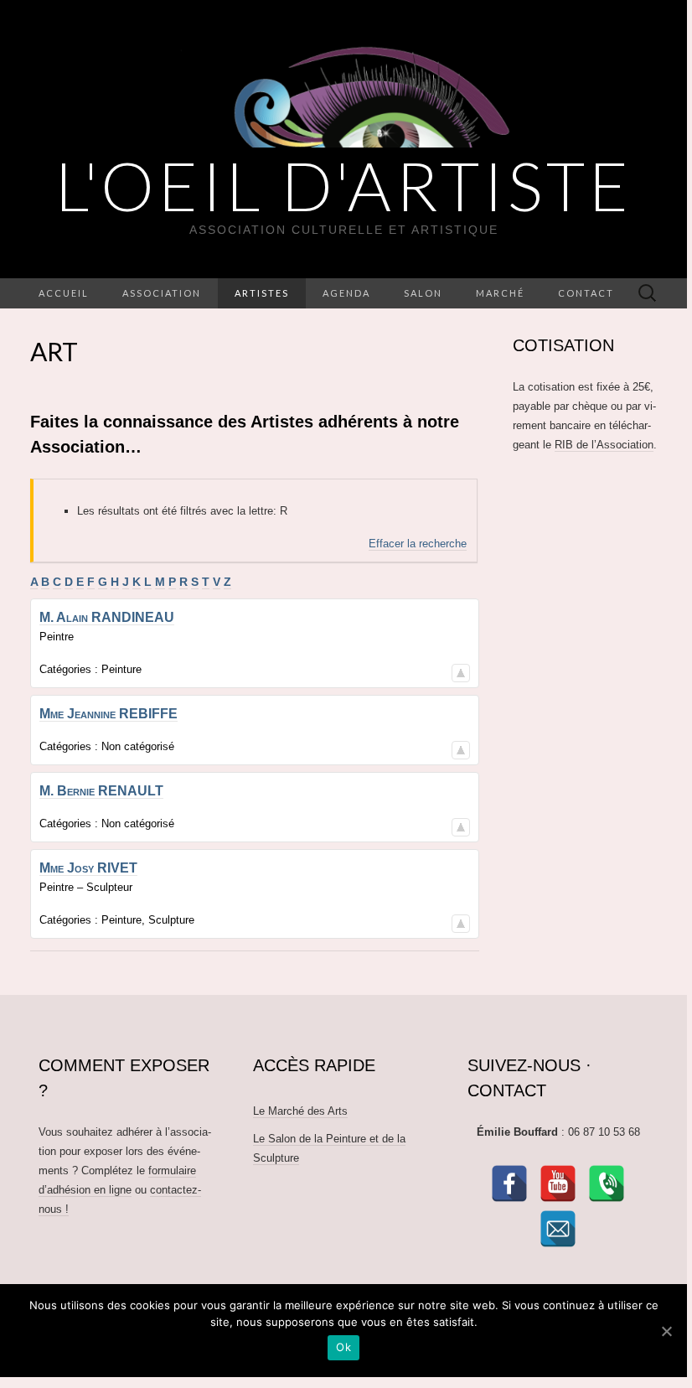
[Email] (558, 1228)
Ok (343, 1347)
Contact (586, 292)
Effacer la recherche (418, 543)
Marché (500, 292)
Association (161, 292)
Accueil (64, 292)
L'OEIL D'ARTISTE (344, 185)
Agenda (346, 292)
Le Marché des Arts (300, 1111)
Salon (423, 292)
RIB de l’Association (604, 444)
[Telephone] (606, 1183)
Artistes (262, 292)
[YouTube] (558, 1183)
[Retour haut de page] (461, 669)
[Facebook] (509, 1183)
